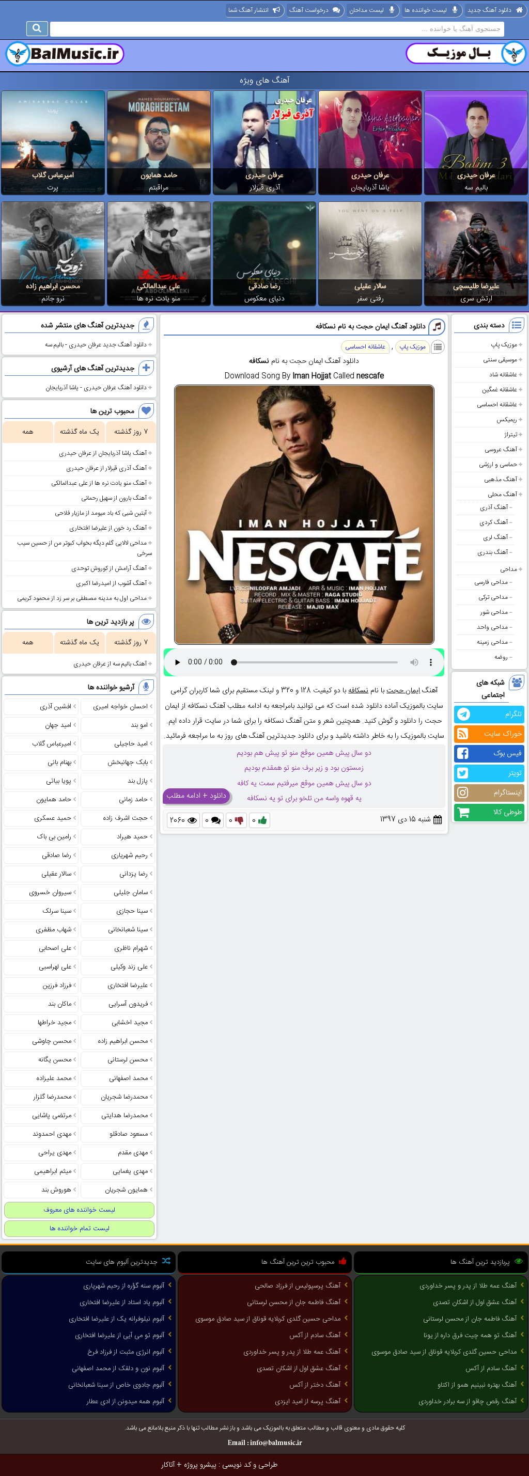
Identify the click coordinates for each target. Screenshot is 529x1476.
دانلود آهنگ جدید (489, 10)
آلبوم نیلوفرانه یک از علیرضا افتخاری (116, 1319)
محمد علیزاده (54, 1078)
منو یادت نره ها (158, 299)
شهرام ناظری (131, 948)
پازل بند (138, 781)
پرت (52, 188)
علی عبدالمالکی (158, 286)
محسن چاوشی (51, 1041)
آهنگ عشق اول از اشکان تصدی (475, 1302)
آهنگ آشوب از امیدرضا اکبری (111, 583)
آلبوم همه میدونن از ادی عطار (125, 1401)
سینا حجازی (132, 911)
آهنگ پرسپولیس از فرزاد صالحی (297, 1286)
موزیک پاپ (504, 345)
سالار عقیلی (370, 286)
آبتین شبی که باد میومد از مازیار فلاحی (101, 513)
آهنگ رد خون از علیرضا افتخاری (108, 528)
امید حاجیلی (131, 744)
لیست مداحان (366, 10)
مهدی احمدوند (52, 1134)
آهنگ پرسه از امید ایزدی (307, 1401)
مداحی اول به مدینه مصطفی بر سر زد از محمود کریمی (82, 598)
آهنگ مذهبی (500, 479)
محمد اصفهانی (128, 1078)
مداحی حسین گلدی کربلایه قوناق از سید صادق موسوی (444, 1352)
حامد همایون (159, 175)
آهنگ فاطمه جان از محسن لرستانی (470, 1319)
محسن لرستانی (127, 1060)
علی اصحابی (55, 948)
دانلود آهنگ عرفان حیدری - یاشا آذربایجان (96, 388)
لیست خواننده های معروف (79, 1210)
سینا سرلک (56, 911)
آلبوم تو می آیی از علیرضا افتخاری (119, 1335)
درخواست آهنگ (309, 10)
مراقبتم (158, 188)
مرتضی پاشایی (51, 1115)
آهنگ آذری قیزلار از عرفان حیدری (106, 468)
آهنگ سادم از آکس (491, 1368)
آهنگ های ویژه (265, 81)
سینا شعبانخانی (128, 929)
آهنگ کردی (493, 522)
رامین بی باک (54, 837)
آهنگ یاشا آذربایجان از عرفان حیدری (103, 453)
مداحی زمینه (492, 642)
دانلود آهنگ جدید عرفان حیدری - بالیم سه (96, 345)
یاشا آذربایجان (370, 188)
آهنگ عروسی (501, 450)
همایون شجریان (126, 1190)
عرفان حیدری (476, 175)
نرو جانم (53, 299)
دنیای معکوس (264, 299)
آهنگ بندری (492, 552)
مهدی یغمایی (130, 1171)
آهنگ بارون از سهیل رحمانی (114, 498)
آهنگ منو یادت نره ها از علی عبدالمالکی (99, 483)
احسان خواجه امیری (120, 706)
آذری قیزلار (265, 188)
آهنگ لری (495, 537)
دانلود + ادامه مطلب (196, 796)
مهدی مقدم (133, 1152)
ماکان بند (59, 1004)
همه (27, 432)
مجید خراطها (54, 1022)
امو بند (139, 725)
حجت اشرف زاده (125, 818)
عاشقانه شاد (503, 375)
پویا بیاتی (58, 781)
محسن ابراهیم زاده (53, 286)
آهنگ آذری (494, 507)
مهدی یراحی (54, 1152)
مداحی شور (494, 612)
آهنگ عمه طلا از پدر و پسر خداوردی (468, 1286)
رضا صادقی (264, 286)
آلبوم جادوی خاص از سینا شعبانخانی (116, 1385)
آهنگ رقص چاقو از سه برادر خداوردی (467, 1401)
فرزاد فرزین (57, 985)
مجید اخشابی (130, 1022)
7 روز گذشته (131, 432)
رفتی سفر (370, 299)
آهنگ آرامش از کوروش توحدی (109, 568)
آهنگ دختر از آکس (314, 1385)
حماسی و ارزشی (498, 464)
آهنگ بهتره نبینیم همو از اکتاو (477, 1385)
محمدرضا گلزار (52, 1097)
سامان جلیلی (131, 892)
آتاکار (168, 1465)
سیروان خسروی (50, 892)
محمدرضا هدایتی (124, 1115)
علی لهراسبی (55, 967)
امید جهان (58, 725)
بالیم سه (476, 188)
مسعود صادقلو (129, 1134)
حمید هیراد (132, 837)
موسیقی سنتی (500, 360)
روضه (501, 657)
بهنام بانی (59, 762)
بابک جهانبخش (127, 762)
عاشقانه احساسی (497, 405)
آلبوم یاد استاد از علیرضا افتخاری (122, 1302)
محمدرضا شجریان (124, 1097)
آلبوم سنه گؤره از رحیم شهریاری (123, 1286)
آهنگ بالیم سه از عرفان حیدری (110, 664)
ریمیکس (506, 420)
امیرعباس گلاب (53, 175)
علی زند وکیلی (129, 967)
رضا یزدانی (133, 874)
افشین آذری (55, 706)
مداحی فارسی (491, 582)
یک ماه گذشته (79, 432)
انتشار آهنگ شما (248, 10)
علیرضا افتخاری (127, 985)
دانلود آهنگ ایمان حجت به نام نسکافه (371, 327)
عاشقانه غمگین (499, 390)
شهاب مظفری (53, 929)
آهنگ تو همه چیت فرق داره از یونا (470, 1335)
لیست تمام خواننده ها (80, 1228)
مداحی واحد (492, 627)
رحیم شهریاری (129, 855)
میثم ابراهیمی (52, 1171)
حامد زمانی (133, 799)
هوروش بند (56, 1190)
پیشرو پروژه (200, 1465)
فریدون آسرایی (128, 1004)
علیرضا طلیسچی (476, 286)
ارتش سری (476, 299)
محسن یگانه (54, 1060)
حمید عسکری (52, 818)
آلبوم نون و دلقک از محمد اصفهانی (118, 1368)
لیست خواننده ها (425, 10)
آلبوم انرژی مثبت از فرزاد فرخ (125, 1352)
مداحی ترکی (493, 597)
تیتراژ (510, 435)
